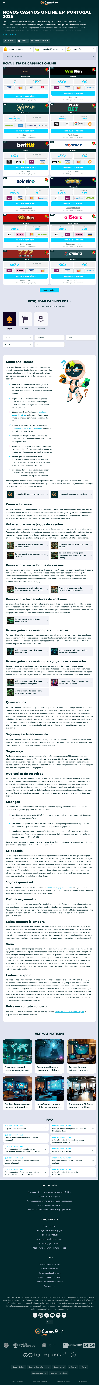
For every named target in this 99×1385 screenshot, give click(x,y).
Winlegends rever (73, 207)
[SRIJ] (78, 1353)
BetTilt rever (26, 171)
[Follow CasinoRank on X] (46, 1324)
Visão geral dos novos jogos (49, 1239)
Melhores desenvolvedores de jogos (49, 1256)
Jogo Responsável (49, 1243)
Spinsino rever (26, 207)
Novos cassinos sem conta (49, 1214)
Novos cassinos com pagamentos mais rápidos (49, 1201)
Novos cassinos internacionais (49, 1248)
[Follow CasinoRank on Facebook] (34, 1324)
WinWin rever (73, 97)
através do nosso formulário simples (69, 1012)
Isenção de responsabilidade (49, 1290)
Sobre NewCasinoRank (49, 1273)
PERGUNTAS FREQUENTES (49, 1286)
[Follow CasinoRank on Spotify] (57, 1324)
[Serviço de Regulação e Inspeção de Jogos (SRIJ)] (5, 1353)
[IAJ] (48, 1353)
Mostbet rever (73, 171)
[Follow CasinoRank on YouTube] (52, 1324)
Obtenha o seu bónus (25, 96)
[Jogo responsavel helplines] (44, 1363)
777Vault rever (26, 280)
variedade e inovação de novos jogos (27, 428)
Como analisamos (49, 1277)
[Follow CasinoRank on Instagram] (40, 1324)
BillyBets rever (26, 244)
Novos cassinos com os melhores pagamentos (49, 1218)
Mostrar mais (48, 290)
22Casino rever (73, 280)
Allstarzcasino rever (73, 244)
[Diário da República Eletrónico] (24, 1353)
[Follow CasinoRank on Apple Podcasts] (63, 1324)
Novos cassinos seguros (49, 1205)
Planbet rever (73, 135)
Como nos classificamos (49, 1281)
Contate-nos (49, 1294)
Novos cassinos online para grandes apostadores (49, 1209)
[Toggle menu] (4, 3)
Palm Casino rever (26, 135)
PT (48, 1330)
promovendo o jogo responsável (59, 887)
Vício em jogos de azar (49, 1252)
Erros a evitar (49, 1234)
